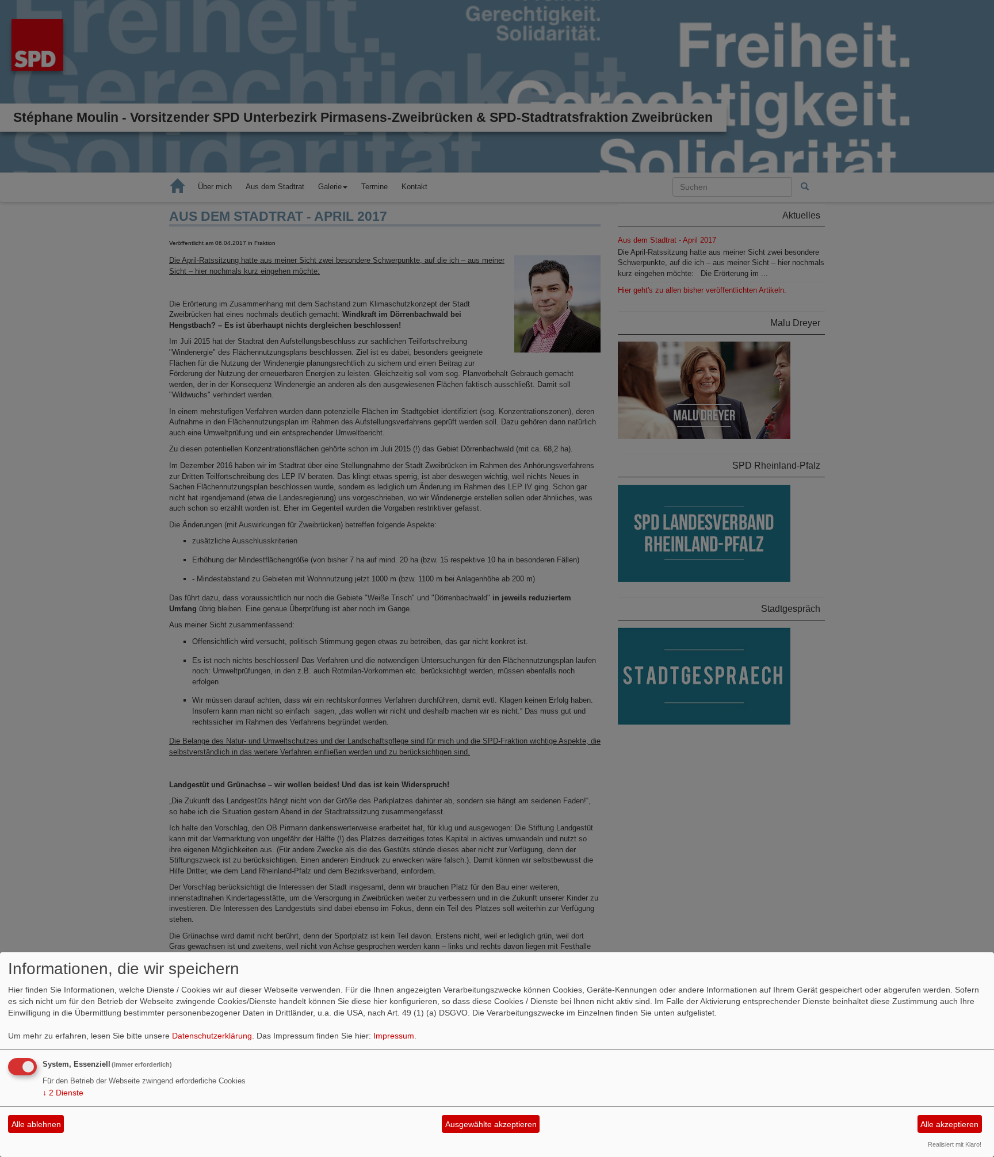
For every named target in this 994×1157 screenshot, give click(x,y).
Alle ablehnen (36, 1124)
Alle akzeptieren (949, 1124)
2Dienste (63, 1092)
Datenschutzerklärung (212, 1035)
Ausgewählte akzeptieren (491, 1124)
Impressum (393, 1035)
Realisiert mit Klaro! (954, 1144)
